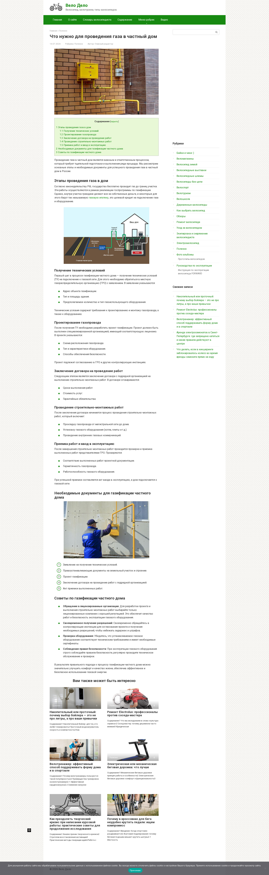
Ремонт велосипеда (188, 222)
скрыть (114, 121)
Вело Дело (77, 5)
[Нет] (265, 868)
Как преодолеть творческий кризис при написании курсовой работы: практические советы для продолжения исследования (75, 823)
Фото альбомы (185, 254)
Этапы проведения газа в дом (73, 127)
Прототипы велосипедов (191, 259)
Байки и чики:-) (185, 152)
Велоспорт (183, 187)
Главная (57, 19)
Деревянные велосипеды (192, 204)
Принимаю (135, 870)
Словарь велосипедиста (97, 19)
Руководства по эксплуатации (194, 265)
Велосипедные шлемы (190, 176)
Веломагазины (185, 158)
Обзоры (181, 216)
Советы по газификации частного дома (78, 152)
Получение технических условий (79, 131)
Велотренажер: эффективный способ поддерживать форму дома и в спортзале (75, 767)
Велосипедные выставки (191, 170)
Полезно (78, 43)
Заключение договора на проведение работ (85, 138)
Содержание (125, 19)
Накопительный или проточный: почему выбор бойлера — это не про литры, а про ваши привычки (73, 715)
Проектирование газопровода (78, 134)
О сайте (72, 19)
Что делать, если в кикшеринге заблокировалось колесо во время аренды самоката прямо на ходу (197, 353)
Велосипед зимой (187, 164)
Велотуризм (184, 193)
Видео (164, 19)
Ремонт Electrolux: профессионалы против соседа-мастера (132, 713)
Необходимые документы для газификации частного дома (89, 148)
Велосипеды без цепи (189, 181)
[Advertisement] (196, 87)
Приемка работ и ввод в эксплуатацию (83, 145)
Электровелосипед (188, 243)
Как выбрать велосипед (191, 210)
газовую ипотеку (99, 197)
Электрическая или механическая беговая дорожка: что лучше (132, 765)
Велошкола (183, 199)
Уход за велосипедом (189, 227)
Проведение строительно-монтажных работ (86, 141)
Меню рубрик (146, 19)
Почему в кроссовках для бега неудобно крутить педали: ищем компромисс (131, 822)
